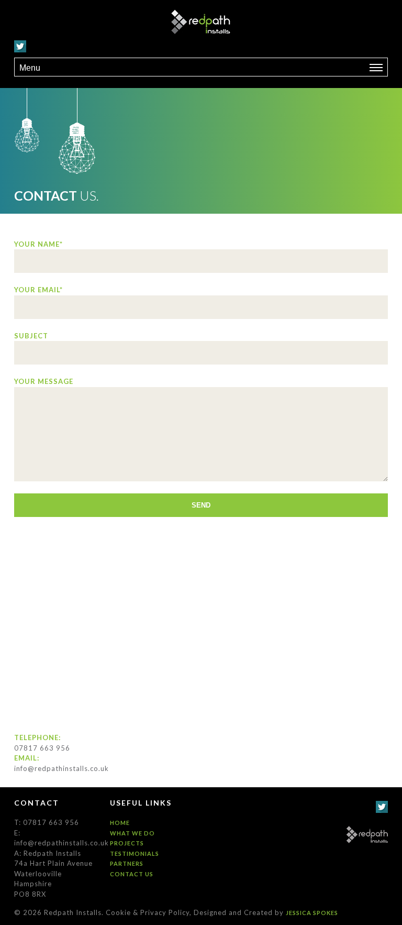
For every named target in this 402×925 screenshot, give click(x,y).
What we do (132, 833)
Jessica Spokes (312, 912)
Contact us (131, 874)
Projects (127, 843)
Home (120, 822)
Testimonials (134, 853)
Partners (126, 863)
